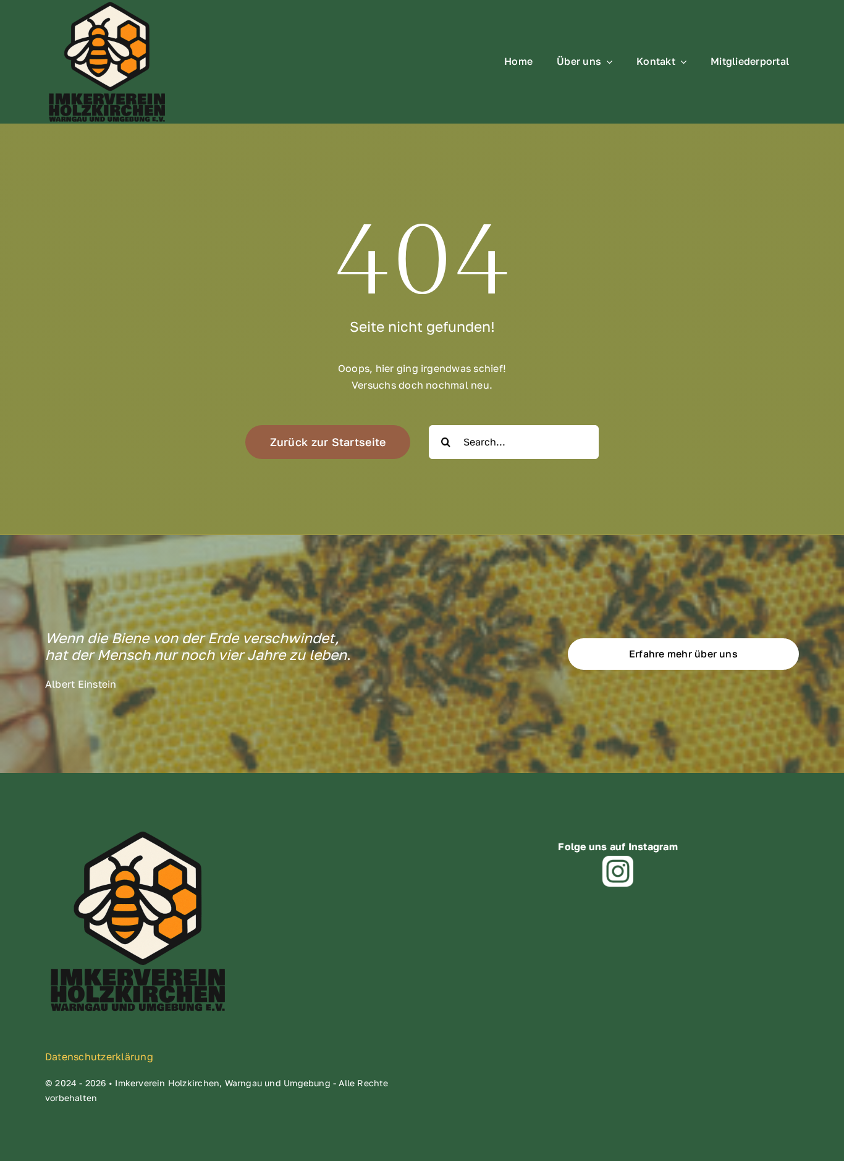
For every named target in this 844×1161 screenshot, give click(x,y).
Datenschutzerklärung (99, 1056)
